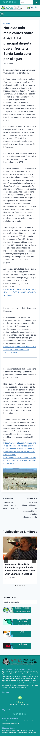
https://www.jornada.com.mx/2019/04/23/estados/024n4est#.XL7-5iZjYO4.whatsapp (19, 349)
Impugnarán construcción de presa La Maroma (10, 503)
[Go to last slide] (6, 560)
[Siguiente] (34, 560)
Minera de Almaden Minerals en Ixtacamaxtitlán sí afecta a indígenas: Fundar (29, 508)
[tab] (15, 585)
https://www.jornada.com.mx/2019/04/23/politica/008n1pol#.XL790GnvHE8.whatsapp (19, 292)
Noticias (6, 23)
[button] (2, 14)
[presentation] (20, 548)
